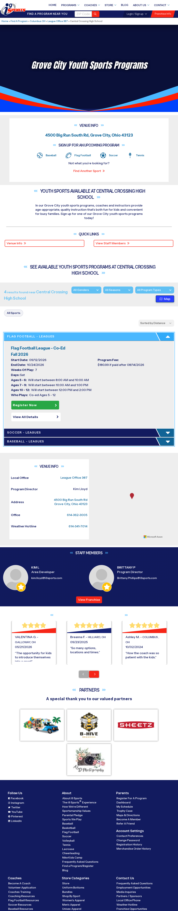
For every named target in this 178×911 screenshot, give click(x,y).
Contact (160, 5)
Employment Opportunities (133, 887)
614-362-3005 (77, 515)
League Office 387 (58, 21)
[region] (132, 499)
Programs (68, 5)
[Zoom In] (96, 462)
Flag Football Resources (23, 900)
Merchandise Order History (133, 848)
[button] (36, 417)
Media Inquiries (126, 892)
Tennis (66, 844)
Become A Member (128, 819)
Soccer (66, 836)
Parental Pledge (72, 815)
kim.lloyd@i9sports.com (46, 578)
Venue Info (14, 243)
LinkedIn (16, 821)
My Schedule (124, 806)
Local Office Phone (128, 900)
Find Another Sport (87, 171)
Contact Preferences (129, 836)
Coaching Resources (21, 896)
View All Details (25, 417)
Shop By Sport (71, 896)
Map (167, 299)
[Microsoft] (153, 536)
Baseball (67, 823)
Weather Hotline (126, 904)
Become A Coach (19, 883)
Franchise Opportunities (131, 908)
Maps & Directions (128, 815)
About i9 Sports (72, 798)
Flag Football (70, 832)
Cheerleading (71, 853)
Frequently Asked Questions (80, 861)
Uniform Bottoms (73, 887)
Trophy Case (124, 810)
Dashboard (123, 802)
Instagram (17, 802)
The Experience (79, 802)
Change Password (128, 840)
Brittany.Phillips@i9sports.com (137, 578)
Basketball (68, 828)
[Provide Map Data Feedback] (167, 537)
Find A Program (19, 21)
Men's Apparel (71, 904)
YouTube (16, 812)
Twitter (15, 807)
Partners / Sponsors (129, 896)
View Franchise (89, 600)
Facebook (17, 798)
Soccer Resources (19, 904)
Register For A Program (131, 798)
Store (109, 5)
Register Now (25, 405)
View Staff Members (111, 243)
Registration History (129, 844)
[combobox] (140, 323)
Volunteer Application (22, 887)
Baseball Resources (20, 908)
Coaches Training (19, 892)
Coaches (90, 5)
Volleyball (68, 840)
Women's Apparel (73, 900)
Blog (124, 5)
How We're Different (75, 806)
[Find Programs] (95, 14)
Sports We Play (72, 819)
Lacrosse (68, 849)
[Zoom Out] (96, 468)
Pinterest (17, 816)
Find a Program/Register (78, 866)
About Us (139, 5)
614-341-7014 (78, 526)
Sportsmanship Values (76, 810)
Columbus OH (37, 21)
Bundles (67, 892)
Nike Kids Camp (72, 857)
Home (52, 5)
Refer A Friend (125, 823)
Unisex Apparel (71, 908)
